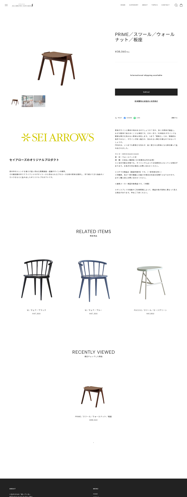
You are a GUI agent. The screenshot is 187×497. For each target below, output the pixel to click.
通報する (174, 118)
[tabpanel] (93, 399)
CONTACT (166, 5)
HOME (123, 5)
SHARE (129, 118)
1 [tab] (93, 443)
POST (120, 118)
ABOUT (145, 5)
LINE (138, 118)
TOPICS (155, 5)
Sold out (146, 92)
